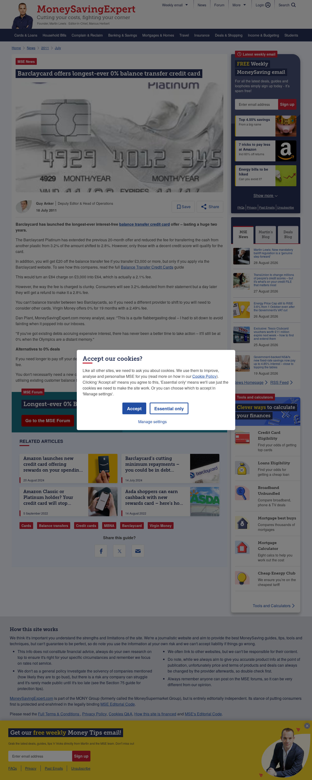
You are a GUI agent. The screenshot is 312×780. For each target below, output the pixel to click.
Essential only (169, 408)
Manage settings (152, 421)
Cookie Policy (204, 376)
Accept (134, 408)
